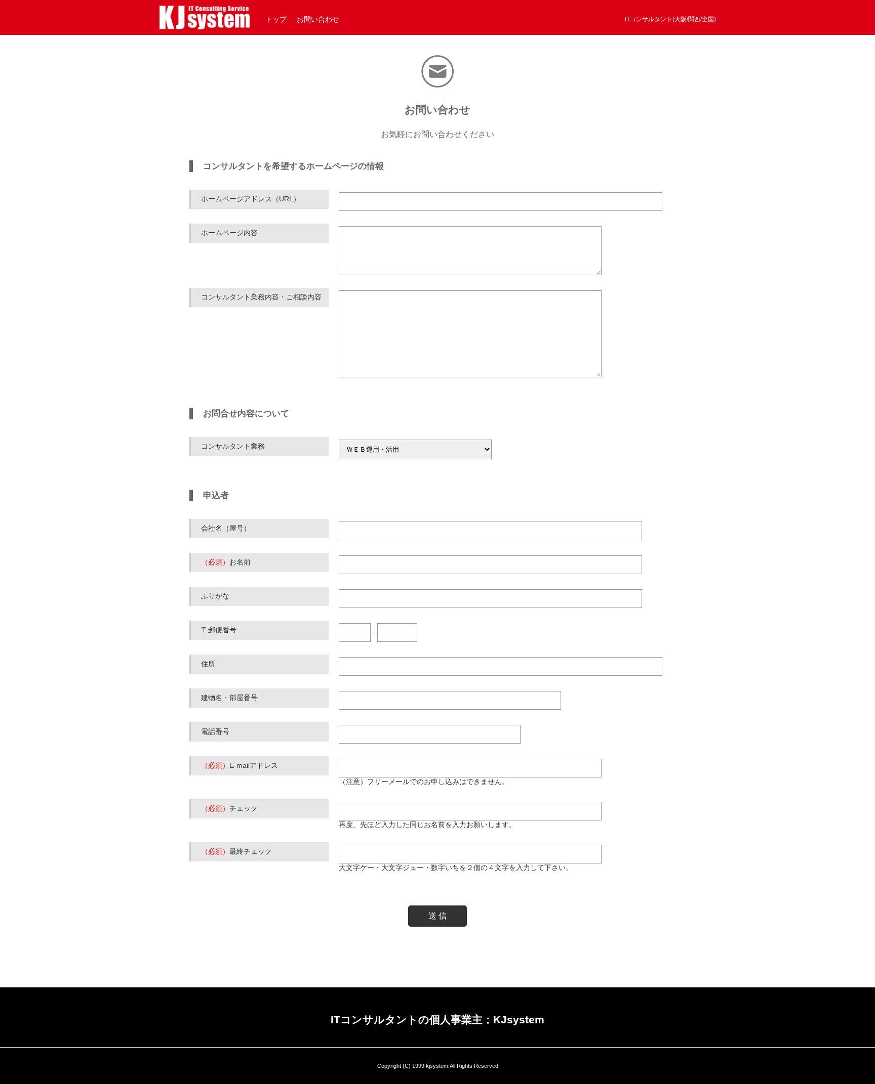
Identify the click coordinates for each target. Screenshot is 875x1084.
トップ (276, 19)
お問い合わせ (318, 19)
